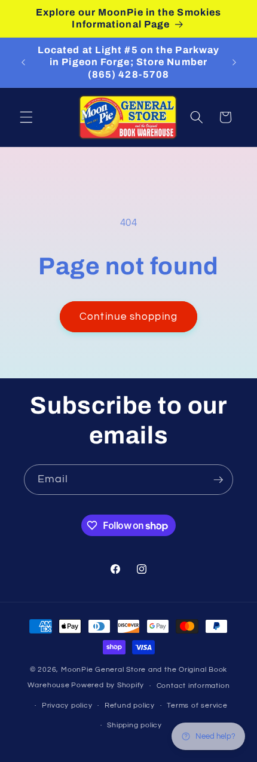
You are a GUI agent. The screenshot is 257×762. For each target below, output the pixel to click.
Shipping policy (134, 725)
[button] (26, 117)
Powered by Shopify (107, 686)
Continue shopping (128, 316)
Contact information (193, 686)
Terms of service (197, 705)
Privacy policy (67, 705)
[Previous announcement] (23, 63)
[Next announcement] (234, 63)
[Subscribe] (218, 479)
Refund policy (130, 705)
